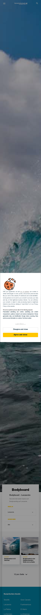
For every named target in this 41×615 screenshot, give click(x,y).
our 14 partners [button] (24, 291)
